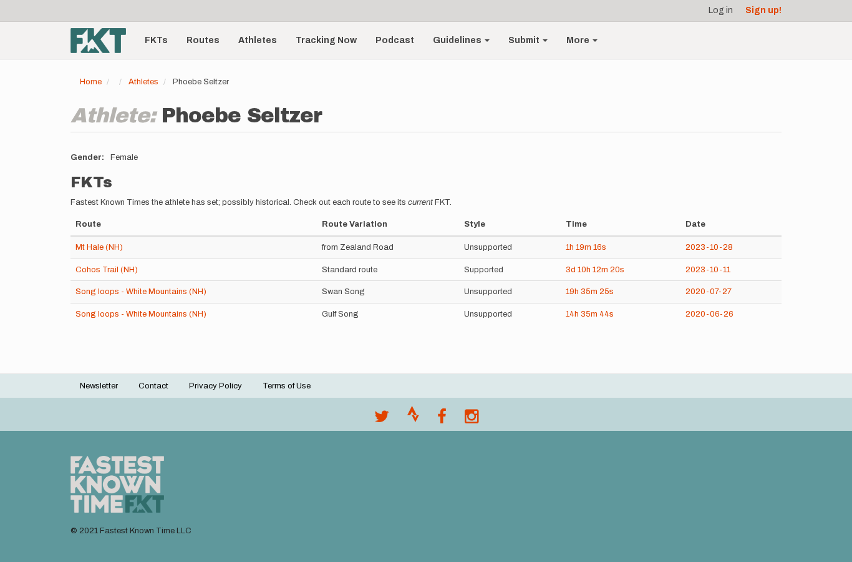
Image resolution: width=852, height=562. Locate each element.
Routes (203, 40)
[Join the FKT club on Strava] (413, 419)
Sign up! (763, 10)
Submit (524, 40)
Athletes (257, 40)
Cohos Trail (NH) (106, 269)
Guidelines (458, 40)
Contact (153, 386)
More (578, 40)
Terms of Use (287, 386)
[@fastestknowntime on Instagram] (471, 419)
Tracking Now (326, 40)
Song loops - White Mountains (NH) (140, 291)
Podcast (394, 40)
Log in (721, 10)
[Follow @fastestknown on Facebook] (442, 419)
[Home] (102, 40)
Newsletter (99, 386)
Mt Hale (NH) (99, 247)
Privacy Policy (215, 386)
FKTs (156, 40)
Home (91, 81)
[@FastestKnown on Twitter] (381, 419)
